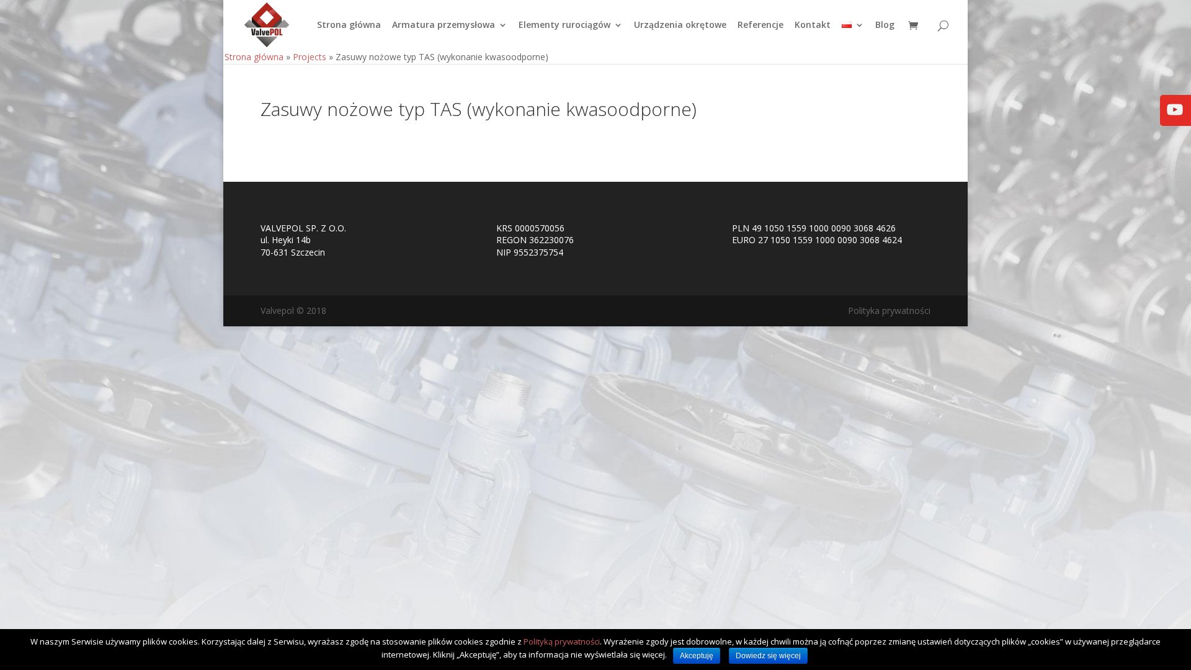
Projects (309, 57)
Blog (884, 25)
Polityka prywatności (889, 310)
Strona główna (349, 25)
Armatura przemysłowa (443, 25)
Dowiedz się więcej (768, 655)
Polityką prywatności (562, 641)
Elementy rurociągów (564, 25)
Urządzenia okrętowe (680, 25)
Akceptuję (696, 655)
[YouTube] (1175, 118)
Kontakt (813, 25)
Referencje (760, 25)
